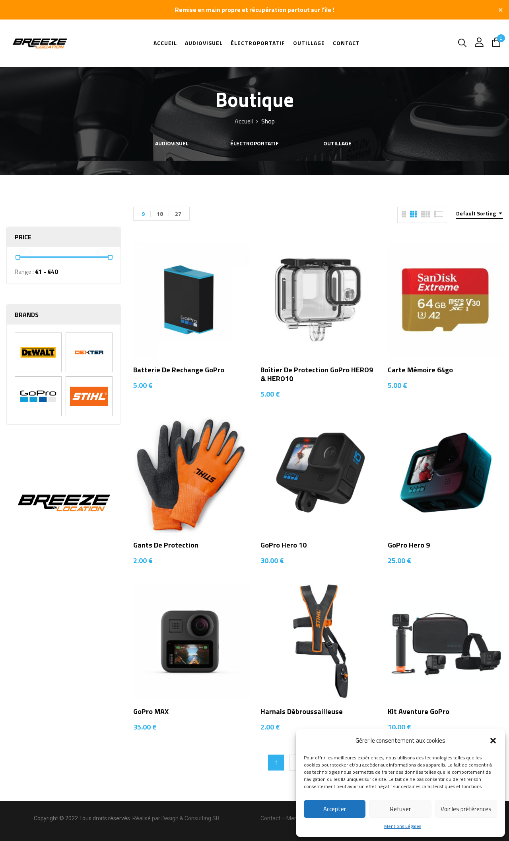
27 (178, 213)
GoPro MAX (151, 711)
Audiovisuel (171, 143)
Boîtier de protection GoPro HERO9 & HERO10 (316, 374)
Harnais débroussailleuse (301, 711)
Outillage (337, 143)
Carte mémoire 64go (420, 369)
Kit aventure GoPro (418, 711)
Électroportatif (254, 143)
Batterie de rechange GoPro (178, 369)
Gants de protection (165, 545)
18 (160, 213)
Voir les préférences (466, 809)
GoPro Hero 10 (283, 545)
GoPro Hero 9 (409, 545)
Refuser (400, 809)
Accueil (244, 121)
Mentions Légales (402, 826)
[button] (493, 741)
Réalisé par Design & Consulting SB (176, 818)
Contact (270, 818)
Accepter (334, 809)
